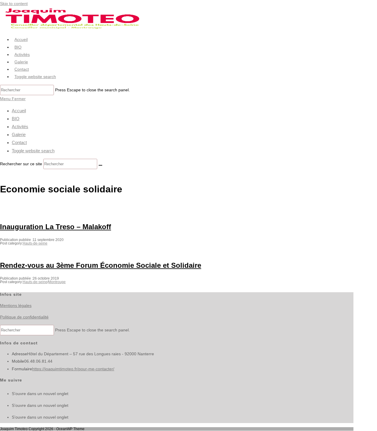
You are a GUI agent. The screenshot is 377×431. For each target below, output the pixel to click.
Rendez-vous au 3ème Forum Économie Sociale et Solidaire (100, 265)
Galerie (19, 134)
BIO (15, 118)
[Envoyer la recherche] (100, 165)
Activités (20, 126)
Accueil (19, 110)
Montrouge (57, 282)
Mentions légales (16, 305)
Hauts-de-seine (35, 243)
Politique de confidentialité (24, 317)
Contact (19, 142)
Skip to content (14, 3)
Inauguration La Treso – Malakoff (55, 227)
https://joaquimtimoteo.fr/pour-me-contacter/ (73, 368)
